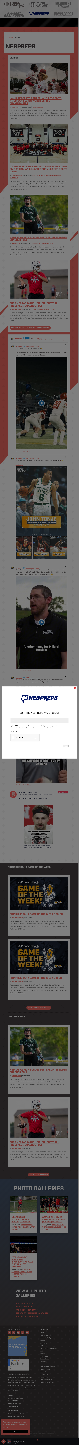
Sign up (65, 746)
